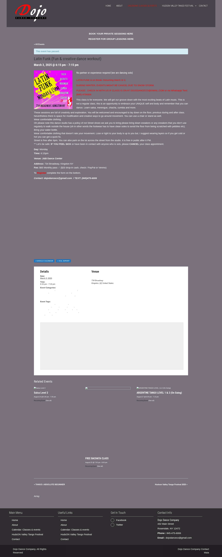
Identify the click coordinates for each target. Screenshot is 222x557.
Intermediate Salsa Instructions (52, 295)
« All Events (39, 44)
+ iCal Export (63, 261)
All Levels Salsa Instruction (66, 290)
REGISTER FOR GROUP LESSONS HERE (111, 39)
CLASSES (44, 309)
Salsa (42, 298)
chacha (71, 306)
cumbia (62, 309)
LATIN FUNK (62, 312)
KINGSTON (45, 312)
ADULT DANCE (62, 304)
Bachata (55, 306)
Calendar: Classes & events (142, 5)
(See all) (49, 400)
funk (75, 309)
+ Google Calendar (44, 261)
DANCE (69, 309)
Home (108, 5)
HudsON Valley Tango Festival (178, 5)
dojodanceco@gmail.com (179, 538)
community (53, 309)
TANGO (49, 315)
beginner (63, 306)
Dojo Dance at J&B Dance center (104, 276)
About (119, 5)
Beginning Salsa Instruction (60, 293)
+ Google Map (120, 283)
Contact (203, 5)
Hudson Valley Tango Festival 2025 (171, 484)
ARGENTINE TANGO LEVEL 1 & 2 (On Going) (159, 392)
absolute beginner (47, 290)
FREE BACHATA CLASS (97, 458)
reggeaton (70, 295)
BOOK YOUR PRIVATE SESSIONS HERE (111, 33)
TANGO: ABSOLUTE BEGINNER (49, 484)
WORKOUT (57, 315)
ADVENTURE (45, 306)
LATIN (53, 312)
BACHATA (44, 293)
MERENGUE (73, 312)
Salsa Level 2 (41, 392)
